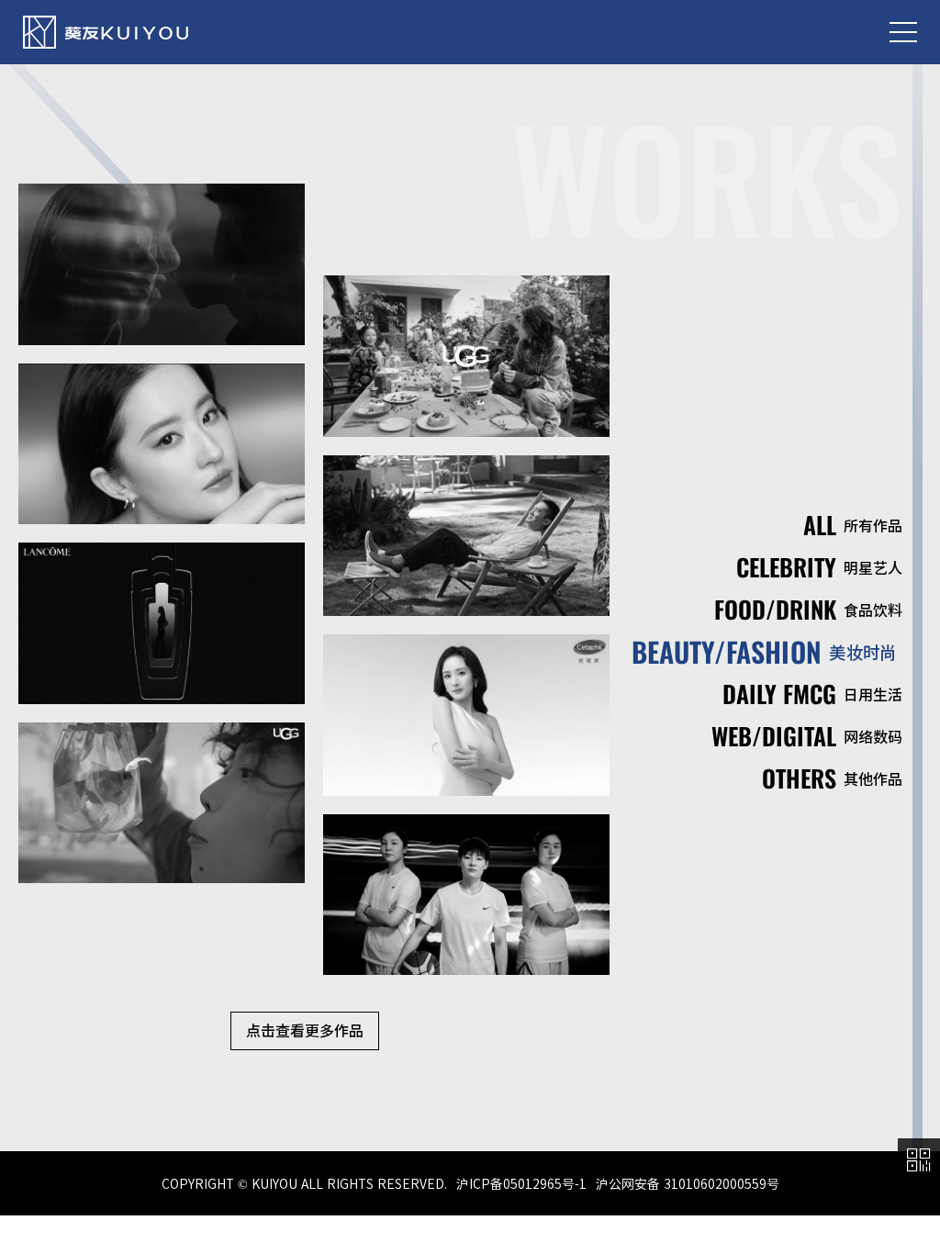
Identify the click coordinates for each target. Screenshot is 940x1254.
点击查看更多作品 (305, 1030)
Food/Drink (808, 609)
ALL (852, 525)
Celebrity (819, 567)
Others (832, 778)
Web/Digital (806, 736)
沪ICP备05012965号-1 (521, 1183)
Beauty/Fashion (764, 651)
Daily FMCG (812, 693)
